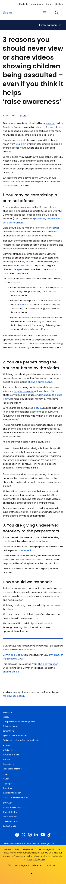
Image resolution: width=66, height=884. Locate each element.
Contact (59, 4)
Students (23, 4)
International (37, 4)
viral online (22, 143)
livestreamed (23, 559)
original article (11, 671)
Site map (7, 759)
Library (49, 4)
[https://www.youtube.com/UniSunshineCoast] (42, 835)
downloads (29, 287)
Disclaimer (7, 788)
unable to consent (27, 343)
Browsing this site (11, 755)
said (47, 441)
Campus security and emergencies (19, 721)
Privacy (6, 779)
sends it (24, 304)
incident (50, 123)
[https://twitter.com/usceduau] (24, 835)
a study (38, 407)
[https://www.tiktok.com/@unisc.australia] (49, 835)
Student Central (10, 812)
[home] (7, 13)
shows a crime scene (40, 381)
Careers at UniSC (11, 821)
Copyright (7, 783)
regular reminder (24, 391)
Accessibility (8, 764)
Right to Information (12, 793)
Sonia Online (8, 731)
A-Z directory (9, 750)
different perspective (15, 269)
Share (23, 116)
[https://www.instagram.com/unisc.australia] (30, 835)
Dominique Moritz (12, 654)
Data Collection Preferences (15, 797)
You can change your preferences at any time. (31, 865)
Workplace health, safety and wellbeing (21, 740)
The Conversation (48, 663)
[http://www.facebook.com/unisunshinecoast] (17, 835)
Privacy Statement (36, 859)
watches (33, 317)
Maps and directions (12, 807)
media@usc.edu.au (14, 695)
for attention (27, 550)
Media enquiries (10, 816)
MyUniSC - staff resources (15, 735)
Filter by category (48, 25)
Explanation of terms (12, 769)
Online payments (10, 726)
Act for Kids (28, 649)
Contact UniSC (9, 826)
